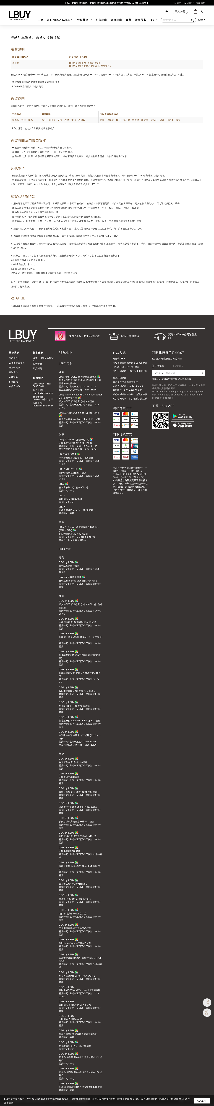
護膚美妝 (140, 20)
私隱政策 (13, 381)
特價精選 (83, 20)
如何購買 (37, 363)
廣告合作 (13, 372)
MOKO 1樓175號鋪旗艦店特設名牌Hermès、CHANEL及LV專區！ (107, 2)
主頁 (40, 20)
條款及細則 (14, 386)
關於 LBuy (14, 358)
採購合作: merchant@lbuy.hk (43, 404)
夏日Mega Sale (59, 20)
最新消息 (200, 2)
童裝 (128, 20)
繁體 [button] (200, 20)
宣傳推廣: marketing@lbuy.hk (43, 398)
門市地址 (177, 2)
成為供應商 (14, 367)
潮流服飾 (116, 20)
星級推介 (189, 2)
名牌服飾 (101, 20)
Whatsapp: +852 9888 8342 (42, 385)
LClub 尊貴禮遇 (17, 362)
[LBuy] (20, 15)
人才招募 (13, 376)
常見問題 (37, 368)
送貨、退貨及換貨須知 (43, 359)
